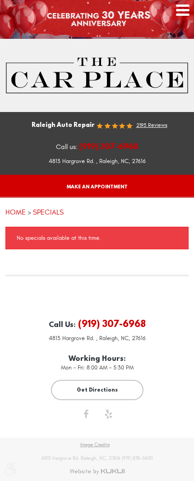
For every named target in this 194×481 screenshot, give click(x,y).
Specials (48, 212)
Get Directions (97, 389)
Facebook (85, 416)
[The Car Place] (97, 75)
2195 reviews (151, 125)
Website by (97, 471)
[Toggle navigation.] (182, 10)
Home (15, 212)
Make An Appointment (97, 186)
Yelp (108, 416)
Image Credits (95, 445)
